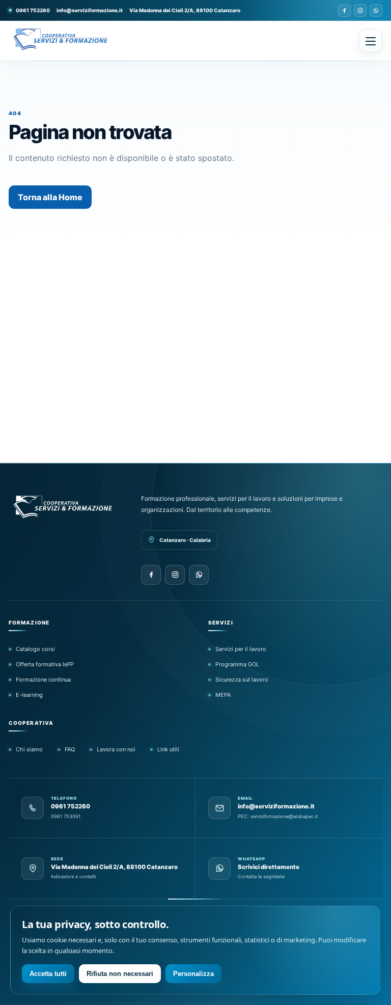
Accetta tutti (48, 973)
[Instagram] (360, 10)
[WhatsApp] (376, 10)
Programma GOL (237, 664)
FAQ (70, 749)
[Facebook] (344, 10)
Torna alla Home (50, 197)
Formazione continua (43, 679)
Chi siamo (29, 749)
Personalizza (193, 973)
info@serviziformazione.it (90, 10)
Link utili (168, 749)
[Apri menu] (370, 40)
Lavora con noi (116, 749)
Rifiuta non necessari (120, 973)
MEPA (223, 694)
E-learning (29, 694)
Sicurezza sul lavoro (241, 679)
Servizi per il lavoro (240, 649)
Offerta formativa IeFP (45, 664)
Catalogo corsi (35, 649)
